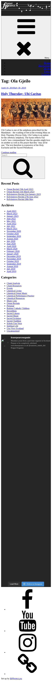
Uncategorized (13, 331)
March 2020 (12, 249)
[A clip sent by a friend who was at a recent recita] (26, 555)
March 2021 (12, 229)
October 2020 (13, 234)
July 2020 (11, 241)
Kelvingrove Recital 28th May (20, 199)
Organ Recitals (13, 303)
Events (10, 288)
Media (47, 68)
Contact (46, 74)
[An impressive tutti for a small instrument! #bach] (26, 467)
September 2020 (14, 236)
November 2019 (14, 259)
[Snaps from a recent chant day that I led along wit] (26, 569)
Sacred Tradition (14, 321)
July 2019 (11, 269)
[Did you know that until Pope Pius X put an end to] (26, 477)
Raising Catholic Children (18, 308)
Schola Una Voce (14, 323)
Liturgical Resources (16, 298)
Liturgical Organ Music (17, 293)
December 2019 (14, 256)
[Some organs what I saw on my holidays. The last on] (26, 386)
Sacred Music (13, 316)
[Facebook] (27, 609)
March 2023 (12, 213)
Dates (47, 71)
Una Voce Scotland (15, 328)
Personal (10, 306)
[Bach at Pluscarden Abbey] (26, 549)
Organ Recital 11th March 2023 (20, 192)
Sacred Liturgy (13, 313)
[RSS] (27, 674)
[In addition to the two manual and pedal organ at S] (26, 530)
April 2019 (11, 271)
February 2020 (13, 251)
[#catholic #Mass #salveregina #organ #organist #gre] (26, 503)
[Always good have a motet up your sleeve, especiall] (26, 516)
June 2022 (11, 218)
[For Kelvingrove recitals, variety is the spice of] (26, 359)
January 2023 (12, 216)
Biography (44, 65)
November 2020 (14, 231)
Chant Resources (14, 286)
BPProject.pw (16, 678)
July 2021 (11, 226)
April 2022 (11, 223)
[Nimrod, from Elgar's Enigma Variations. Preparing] (26, 541)
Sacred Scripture (14, 318)
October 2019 (13, 261)
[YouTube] (27, 631)
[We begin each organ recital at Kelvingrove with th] (26, 430)
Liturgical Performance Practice (20, 296)
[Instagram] (27, 652)
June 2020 (11, 244)
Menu (47, 58)
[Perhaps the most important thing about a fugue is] (26, 374)
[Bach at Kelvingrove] (26, 546)
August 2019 (12, 266)
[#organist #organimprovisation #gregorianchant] (26, 508)
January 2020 (12, 254)
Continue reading (8, 152)
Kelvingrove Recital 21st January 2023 (24, 194)
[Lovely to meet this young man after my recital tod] (26, 454)
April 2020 (11, 246)
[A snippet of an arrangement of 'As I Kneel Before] (26, 410)
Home (47, 63)
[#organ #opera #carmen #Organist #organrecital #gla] (26, 397)
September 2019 (14, 264)
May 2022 (11, 221)
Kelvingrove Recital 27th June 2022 (22, 197)
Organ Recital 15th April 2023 (20, 189)
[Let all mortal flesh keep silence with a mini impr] (26, 495)
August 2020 (12, 239)
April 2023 (11, 211)
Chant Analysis (13, 283)
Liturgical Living (14, 291)
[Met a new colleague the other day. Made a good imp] (26, 488)
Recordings (12, 311)
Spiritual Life (12, 326)
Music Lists (12, 301)
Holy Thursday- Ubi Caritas (21, 94)
